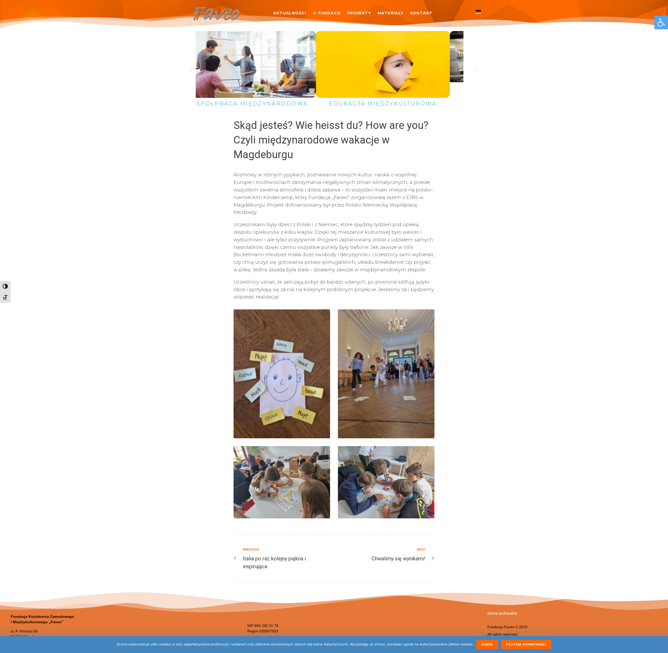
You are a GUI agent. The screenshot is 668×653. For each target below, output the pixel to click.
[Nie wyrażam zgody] (661, 644)
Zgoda (487, 644)
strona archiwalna (502, 613)
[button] (661, 22)
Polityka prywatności (526, 644)
